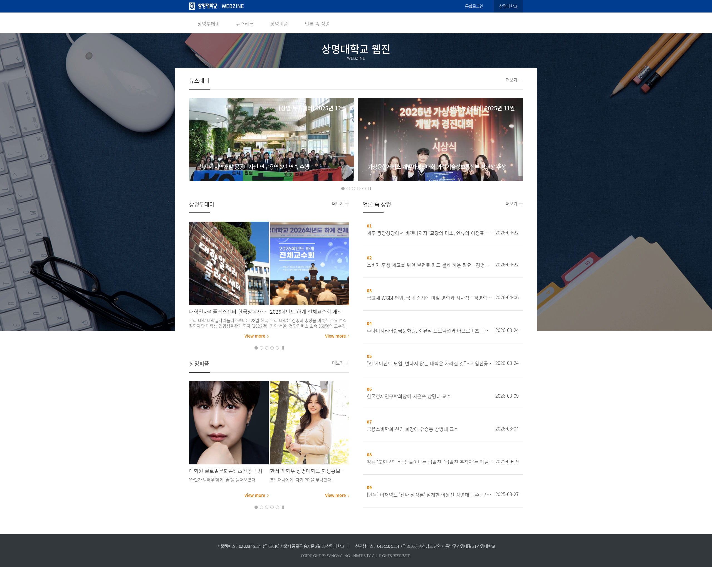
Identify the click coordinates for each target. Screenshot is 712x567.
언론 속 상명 (317, 23)
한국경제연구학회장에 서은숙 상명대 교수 (409, 396)
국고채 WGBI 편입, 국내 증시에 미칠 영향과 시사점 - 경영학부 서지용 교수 (430, 298)
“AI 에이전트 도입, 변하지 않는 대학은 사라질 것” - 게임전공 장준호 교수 (430, 363)
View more (254, 336)
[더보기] (229, 263)
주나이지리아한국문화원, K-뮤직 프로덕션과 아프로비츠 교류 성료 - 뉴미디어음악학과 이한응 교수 (430, 331)
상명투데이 (208, 23)
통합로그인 (474, 6)
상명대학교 (508, 6)
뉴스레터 (245, 23)
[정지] (370, 188)
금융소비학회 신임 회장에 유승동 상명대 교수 (412, 429)
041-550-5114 (388, 546)
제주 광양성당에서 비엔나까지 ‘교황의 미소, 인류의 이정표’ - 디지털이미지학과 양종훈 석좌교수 (430, 233)
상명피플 (279, 23)
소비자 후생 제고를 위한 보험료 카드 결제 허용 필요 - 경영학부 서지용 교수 (430, 265)
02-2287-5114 (250, 546)
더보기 (511, 80)
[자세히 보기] (271, 153)
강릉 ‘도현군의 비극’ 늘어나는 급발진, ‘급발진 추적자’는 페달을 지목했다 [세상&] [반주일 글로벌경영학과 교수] (430, 462)
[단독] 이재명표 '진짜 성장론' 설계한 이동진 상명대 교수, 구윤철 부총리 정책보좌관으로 (430, 495)
